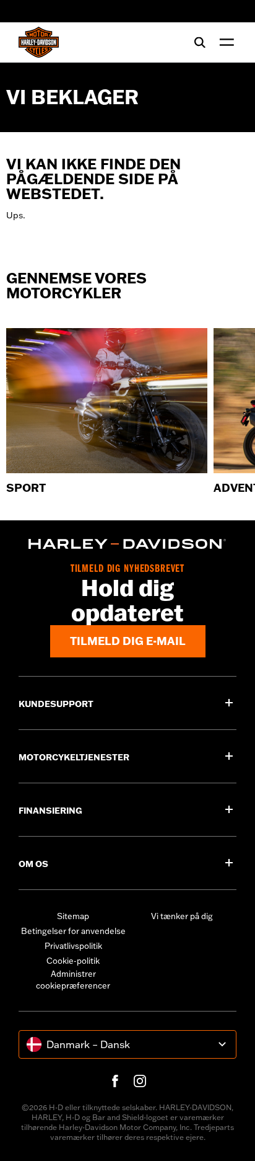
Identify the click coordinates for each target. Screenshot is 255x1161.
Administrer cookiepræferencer (73, 980)
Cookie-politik (73, 961)
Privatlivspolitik (73, 946)
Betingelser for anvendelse (73, 931)
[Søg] (200, 42)
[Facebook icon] (115, 1081)
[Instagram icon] (139, 1081)
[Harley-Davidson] (127, 544)
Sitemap (73, 916)
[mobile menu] (224, 42)
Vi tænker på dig (182, 916)
